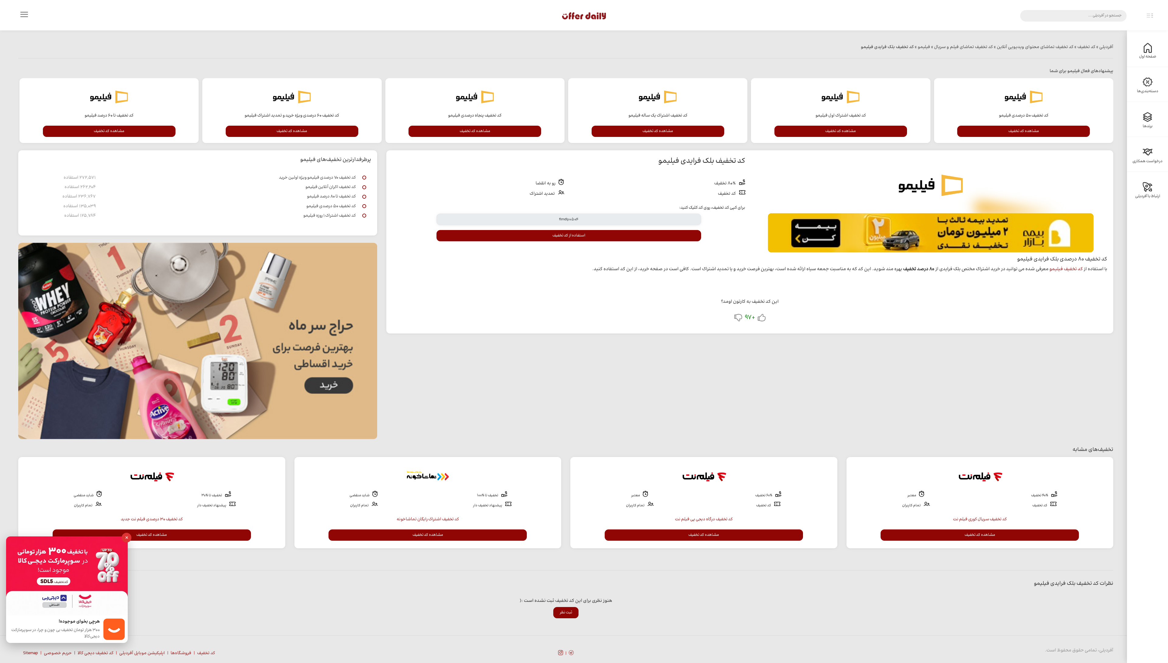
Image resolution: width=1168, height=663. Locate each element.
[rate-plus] (762, 319)
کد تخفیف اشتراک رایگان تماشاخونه (428, 519)
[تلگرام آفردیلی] (571, 653)
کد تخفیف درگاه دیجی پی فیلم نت (704, 519)
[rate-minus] (738, 319)
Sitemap (30, 653)
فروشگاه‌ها (181, 653)
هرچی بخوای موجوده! (79, 622)
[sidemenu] (1150, 15)
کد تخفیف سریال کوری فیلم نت (980, 519)
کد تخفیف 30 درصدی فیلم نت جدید (152, 519)
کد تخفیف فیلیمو (1066, 269)
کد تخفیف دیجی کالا (95, 653)
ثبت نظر (566, 612)
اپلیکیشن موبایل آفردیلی (142, 653)
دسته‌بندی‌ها (1147, 91)
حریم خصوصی (58, 653)
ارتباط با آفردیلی (1147, 196)
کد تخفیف (206, 653)
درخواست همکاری (1147, 161)
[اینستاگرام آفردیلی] (560, 653)
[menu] (24, 15)
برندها (1147, 126)
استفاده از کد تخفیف (568, 235)
